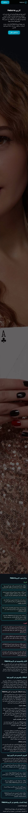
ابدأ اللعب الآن (14, 32)
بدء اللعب (5, 2)
